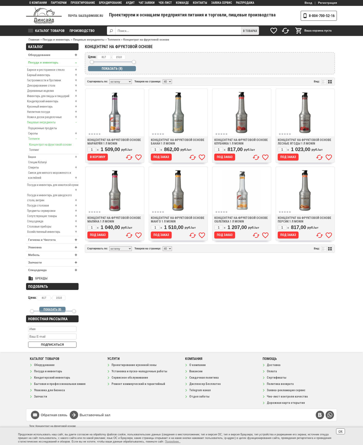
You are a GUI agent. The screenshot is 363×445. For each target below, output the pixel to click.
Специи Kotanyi (37, 162)
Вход (308, 2)
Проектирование (83, 2)
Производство (82, 31)
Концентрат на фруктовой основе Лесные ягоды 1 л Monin (304, 141)
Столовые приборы (52, 226)
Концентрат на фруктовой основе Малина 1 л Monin (114, 219)
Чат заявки (147, 2)
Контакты (200, 2)
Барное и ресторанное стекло (52, 69)
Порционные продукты (42, 128)
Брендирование (110, 2)
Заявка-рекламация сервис (286, 390)
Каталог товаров (49, 31)
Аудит (130, 2)
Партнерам (59, 2)
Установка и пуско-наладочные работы (139, 371)
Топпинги (52, 138)
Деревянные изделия (52, 90)
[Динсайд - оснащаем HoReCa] (44, 15)
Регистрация (327, 2)
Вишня (52, 157)
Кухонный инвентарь (52, 106)
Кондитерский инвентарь (52, 101)
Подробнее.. (172, 441)
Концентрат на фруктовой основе (50, 144)
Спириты (52, 167)
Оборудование (52, 55)
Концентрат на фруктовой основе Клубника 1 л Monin (241, 141)
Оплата (272, 371)
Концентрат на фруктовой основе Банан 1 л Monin (177, 141)
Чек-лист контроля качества (287, 396)
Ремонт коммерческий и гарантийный (138, 384)
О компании (38, 2)
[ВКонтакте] (320, 415)
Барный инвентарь (52, 75)
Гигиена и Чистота (52, 239)
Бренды (41, 278)
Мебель (52, 255)
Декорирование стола (52, 85)
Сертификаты (276, 377)
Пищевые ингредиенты (52, 122)
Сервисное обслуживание (130, 377)
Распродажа (245, 2)
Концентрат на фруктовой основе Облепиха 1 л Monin (241, 219)
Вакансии (196, 371)
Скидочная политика (204, 377)
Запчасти (52, 262)
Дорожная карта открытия (286, 403)
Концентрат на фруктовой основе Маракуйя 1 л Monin (114, 141)
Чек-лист (165, 2)
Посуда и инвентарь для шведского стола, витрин (52, 198)
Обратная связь (54, 415)
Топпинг (34, 149)
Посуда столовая (52, 205)
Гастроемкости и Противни (52, 80)
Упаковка (52, 247)
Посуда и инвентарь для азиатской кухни (52, 187)
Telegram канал (200, 390)
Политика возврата (280, 384)
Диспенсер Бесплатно (205, 384)
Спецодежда (52, 221)
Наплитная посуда (52, 111)
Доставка (273, 365)
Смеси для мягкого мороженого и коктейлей (52, 175)
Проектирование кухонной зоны (134, 365)
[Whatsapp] (330, 415)
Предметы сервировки (52, 210)
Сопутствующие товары (52, 216)
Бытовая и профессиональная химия (59, 384)
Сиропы (52, 133)
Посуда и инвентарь (52, 62)
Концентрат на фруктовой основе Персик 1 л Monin (304, 219)
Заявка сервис (221, 2)
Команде (182, 2)
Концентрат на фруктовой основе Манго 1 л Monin (177, 219)
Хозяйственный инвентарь (52, 231)
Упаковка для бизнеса (49, 390)
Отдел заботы (199, 396)
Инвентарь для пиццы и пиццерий (52, 96)
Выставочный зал (95, 415)
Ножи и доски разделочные (52, 117)
